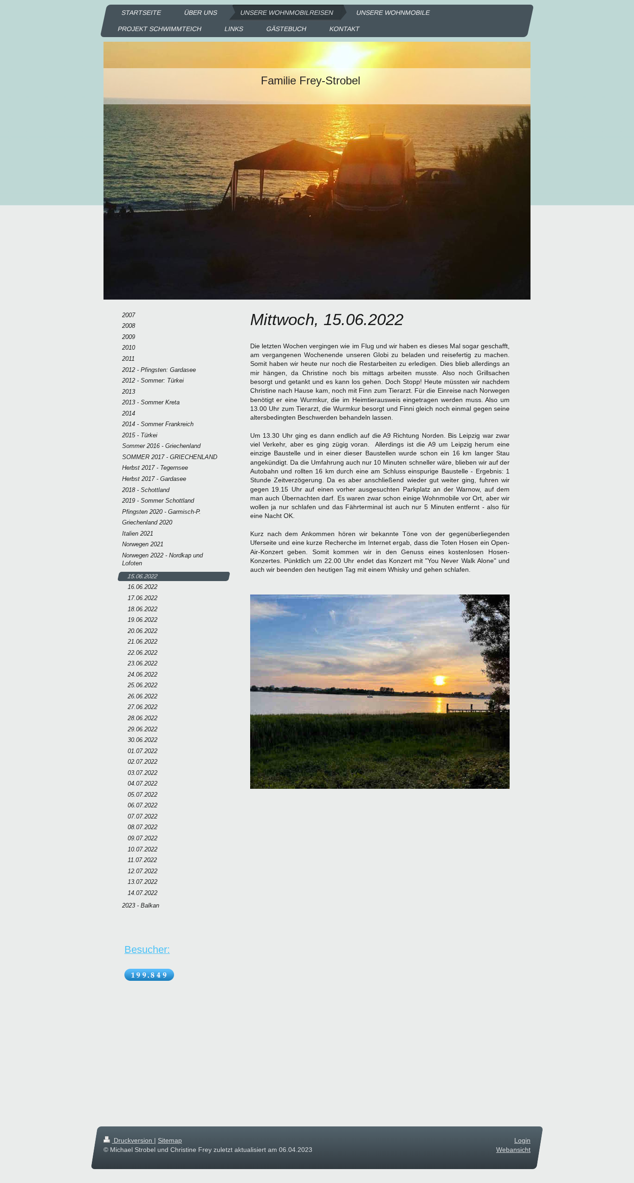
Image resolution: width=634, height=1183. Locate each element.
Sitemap (170, 1140)
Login (522, 1140)
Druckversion (133, 1140)
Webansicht (513, 1149)
